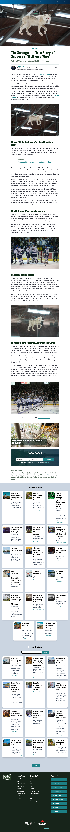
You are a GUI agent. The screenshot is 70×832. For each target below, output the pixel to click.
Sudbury (36, 48)
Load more (36, 765)
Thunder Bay (19, 796)
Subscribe (65, 2)
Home (10, 2)
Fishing (31, 786)
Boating (32, 781)
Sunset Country (20, 791)
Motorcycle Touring (34, 791)
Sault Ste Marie (58, 795)
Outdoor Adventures (34, 793)
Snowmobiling (33, 801)
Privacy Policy (46, 828)
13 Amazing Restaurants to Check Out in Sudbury (35, 162)
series (47, 475)
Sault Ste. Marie (20, 786)
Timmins (19, 798)
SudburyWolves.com (44, 418)
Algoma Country (20, 779)
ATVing (31, 779)
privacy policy (46, 462)
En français (58, 2)
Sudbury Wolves (45, 74)
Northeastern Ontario (22, 783)
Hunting (32, 788)
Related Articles (21, 159)
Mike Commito (21, 66)
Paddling (32, 796)
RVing (31, 798)
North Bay (19, 781)
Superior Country (21, 793)
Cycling (31, 783)
